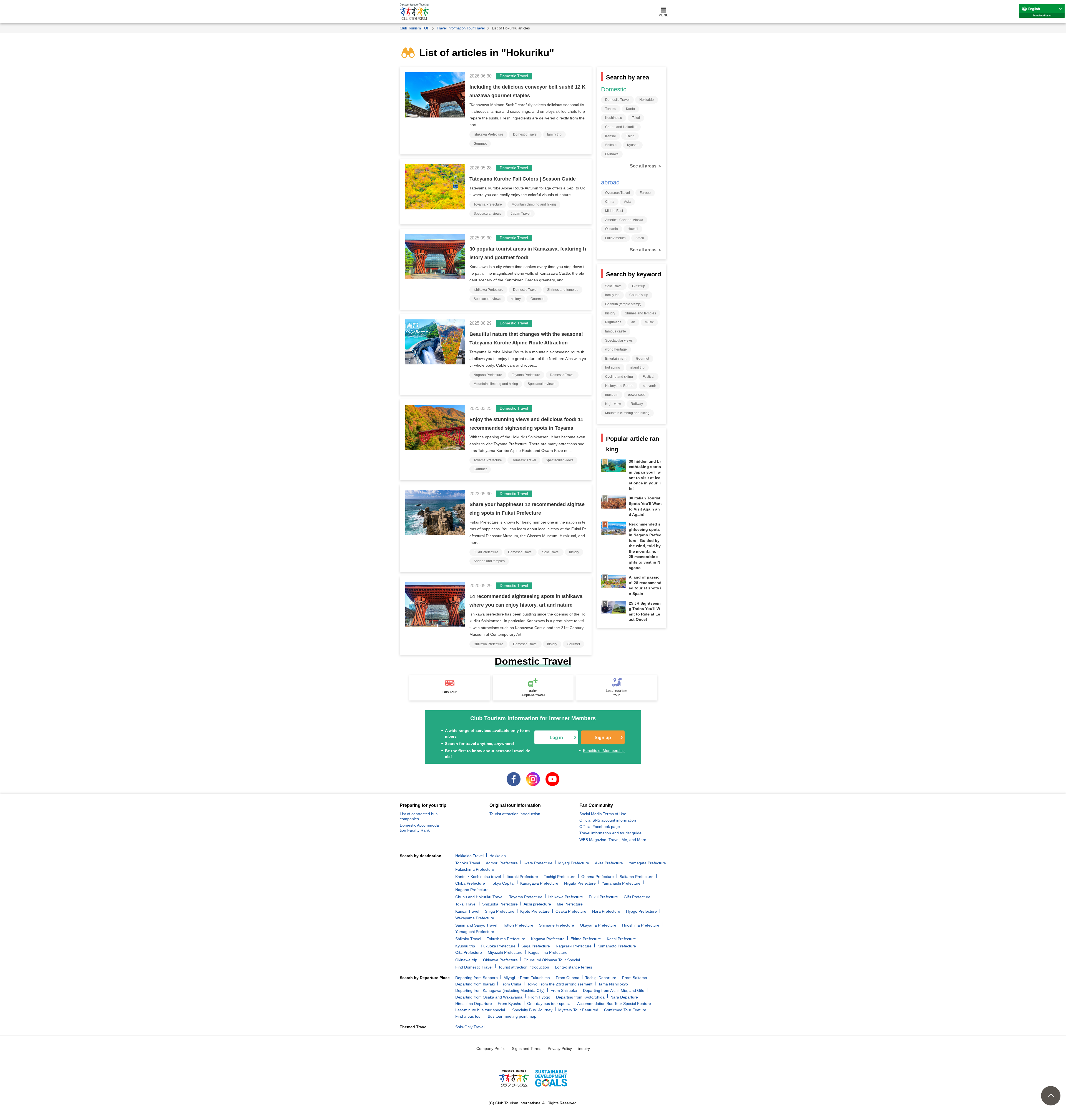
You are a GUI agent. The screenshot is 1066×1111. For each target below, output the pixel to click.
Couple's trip (638, 295)
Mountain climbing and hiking (534, 204)
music (649, 322)
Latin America (615, 238)
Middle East (614, 211)
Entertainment (615, 359)
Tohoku (610, 109)
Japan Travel (521, 214)
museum (611, 395)
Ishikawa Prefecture (488, 134)
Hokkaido (646, 100)
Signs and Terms (526, 1048)
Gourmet (480, 144)
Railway (637, 404)
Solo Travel (550, 552)
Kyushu (632, 145)
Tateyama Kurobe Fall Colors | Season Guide (522, 179)
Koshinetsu (613, 118)
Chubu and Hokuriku (621, 127)
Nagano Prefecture (488, 375)
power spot (636, 395)
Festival (648, 377)
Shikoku (611, 145)
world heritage (616, 349)
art (633, 322)
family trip (554, 134)
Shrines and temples (562, 290)
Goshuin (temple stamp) (623, 304)
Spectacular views (487, 214)
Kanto (630, 109)
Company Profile (491, 1048)
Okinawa (612, 154)
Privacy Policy (560, 1048)
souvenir (649, 386)
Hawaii (633, 229)
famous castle (615, 331)
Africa (639, 238)
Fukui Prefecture (486, 552)
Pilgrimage (613, 322)
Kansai (610, 136)
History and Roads (619, 386)
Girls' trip (638, 286)
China (630, 136)
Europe (645, 193)
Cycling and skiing (619, 377)
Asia (627, 202)
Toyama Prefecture (488, 204)
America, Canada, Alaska (624, 220)
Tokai (636, 118)
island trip (637, 367)
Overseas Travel (617, 193)
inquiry (584, 1048)
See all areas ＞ (646, 166)
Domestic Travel (525, 134)
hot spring (612, 367)
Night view (613, 404)
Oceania (611, 229)
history (516, 299)
